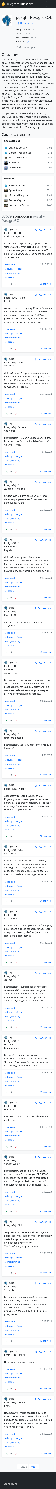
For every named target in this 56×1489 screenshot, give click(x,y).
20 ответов (45, 471)
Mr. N (22, 1355)
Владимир (14, 162)
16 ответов (45, 1272)
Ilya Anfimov (15, 190)
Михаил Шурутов (18, 157)
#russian (9, 277)
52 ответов (45, 836)
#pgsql (19, 268)
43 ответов (45, 1211)
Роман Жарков (16, 200)
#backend (10, 264)
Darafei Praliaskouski (20, 152)
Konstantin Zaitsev (18, 205)
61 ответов (45, 900)
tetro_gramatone (13, 737)
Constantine (10, 918)
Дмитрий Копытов (14, 488)
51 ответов (45, 597)
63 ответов (45, 774)
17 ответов (45, 1340)
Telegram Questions (19, 4)
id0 (20, 1225)
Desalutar (9, 1109)
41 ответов (45, 1092)
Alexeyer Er (14, 167)
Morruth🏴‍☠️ (10, 615)
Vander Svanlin (12, 1163)
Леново (8, 979)
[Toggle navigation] (50, 4)
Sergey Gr (9, 1290)
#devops (9, 268)
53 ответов (45, 413)
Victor (22, 788)
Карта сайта (10, 1483)
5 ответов (46, 962)
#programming (12, 273)
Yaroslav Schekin (17, 147)
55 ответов (45, 529)
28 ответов (45, 348)
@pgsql (31, 41)
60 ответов (45, 283)
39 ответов (45, 1027)
